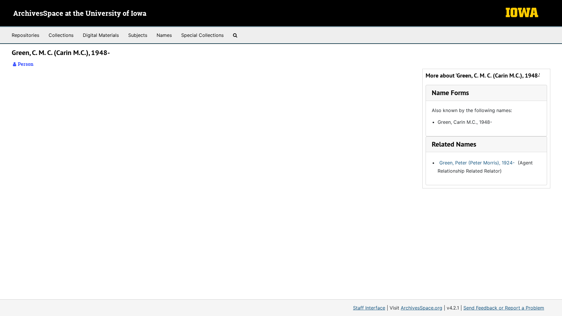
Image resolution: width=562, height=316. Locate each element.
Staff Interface (369, 308)
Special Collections (202, 35)
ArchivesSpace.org (421, 308)
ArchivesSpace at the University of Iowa (79, 13)
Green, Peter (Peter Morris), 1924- (477, 163)
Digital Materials (101, 35)
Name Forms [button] (450, 92)
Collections (61, 35)
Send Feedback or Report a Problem (503, 308)
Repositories (25, 35)
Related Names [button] (454, 144)
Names (164, 35)
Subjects (137, 35)
